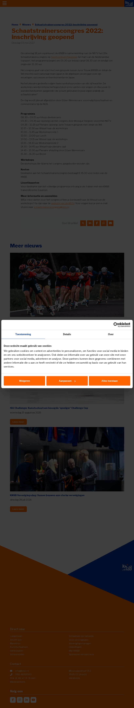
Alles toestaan (109, 380)
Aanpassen (65, 380)
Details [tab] (67, 334)
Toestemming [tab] (23, 334)
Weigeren (24, 380)
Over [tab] (111, 334)
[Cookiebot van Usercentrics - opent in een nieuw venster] (116, 324)
